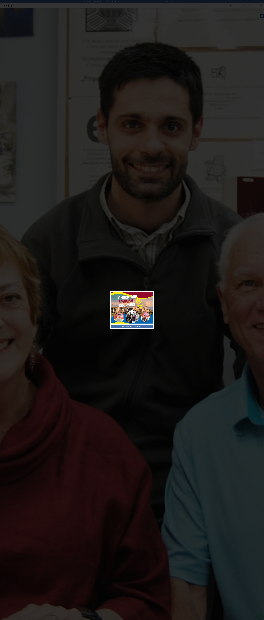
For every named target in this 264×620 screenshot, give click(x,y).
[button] (152, 292)
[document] (132, 310)
